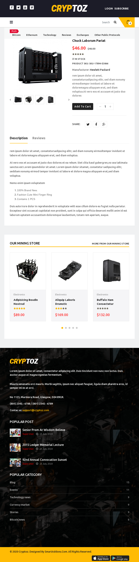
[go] (115, 22)
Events (14, 489)
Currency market (20, 504)
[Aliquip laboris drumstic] (69, 270)
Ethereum (31, 35)
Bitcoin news (17, 519)
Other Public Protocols (107, 35)
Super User (28, 434)
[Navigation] (11, 22)
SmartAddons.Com (56, 551)
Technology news (20, 497)
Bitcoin (16, 35)
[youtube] (25, 7)
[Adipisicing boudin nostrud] (28, 270)
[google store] (120, 558)
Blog (12, 482)
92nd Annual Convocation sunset (44, 459)
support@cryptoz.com (35, 410)
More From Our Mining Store (110, 243)
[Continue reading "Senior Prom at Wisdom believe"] (15, 433)
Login (109, 8)
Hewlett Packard (100, 69)
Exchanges (83, 35)
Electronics (19, 294)
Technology (49, 35)
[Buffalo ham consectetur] (111, 270)
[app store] (101, 558)
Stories (14, 512)
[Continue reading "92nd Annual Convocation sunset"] (15, 462)
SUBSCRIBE (121, 8)
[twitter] (18, 7)
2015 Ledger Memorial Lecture (43, 444)
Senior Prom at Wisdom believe (43, 429)
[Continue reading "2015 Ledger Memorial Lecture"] (15, 447)
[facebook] (12, 7)
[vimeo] (32, 7)
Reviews (66, 35)
